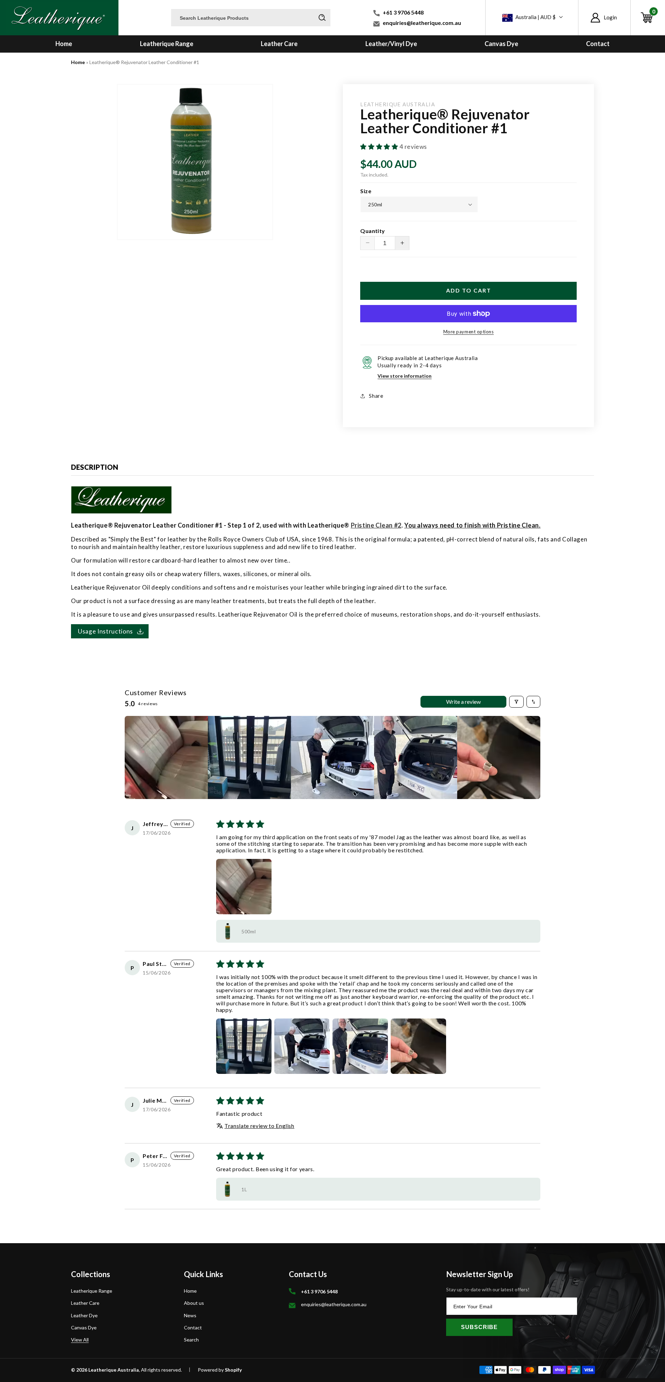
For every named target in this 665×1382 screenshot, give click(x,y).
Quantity (372, 231)
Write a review (463, 701)
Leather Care (85, 1303)
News (190, 1315)
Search (191, 1340)
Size (365, 191)
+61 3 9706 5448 (403, 12)
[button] (647, 17)
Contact (193, 1327)
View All (80, 1340)
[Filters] (516, 702)
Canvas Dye (84, 1327)
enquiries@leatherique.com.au (422, 22)
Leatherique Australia (113, 1370)
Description (94, 467)
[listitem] (166, 757)
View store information (405, 376)
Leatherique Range (91, 1291)
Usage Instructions (105, 631)
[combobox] (250, 17)
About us (194, 1303)
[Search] (322, 17)
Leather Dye (84, 1315)
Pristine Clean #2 (376, 525)
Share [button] (376, 396)
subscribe (479, 1327)
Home (78, 62)
